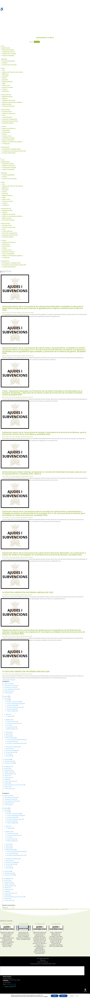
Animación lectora (11, 721)
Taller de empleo (11, 711)
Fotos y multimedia (8, 140)
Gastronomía (6, 132)
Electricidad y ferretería (11, 685)
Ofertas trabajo (11, 709)
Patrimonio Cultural (8, 138)
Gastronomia (8, 777)
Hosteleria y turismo (10, 687)
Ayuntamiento (5, 48)
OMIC (4, 83)
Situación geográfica (8, 61)
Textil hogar (8, 693)
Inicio (2, 46)
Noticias (4, 98)
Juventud (5, 80)
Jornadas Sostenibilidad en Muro (15, 743)
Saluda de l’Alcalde (8, 50)
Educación (5, 76)
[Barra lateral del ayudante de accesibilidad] (1, 9)
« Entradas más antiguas (8, 680)
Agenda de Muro (7, 96)
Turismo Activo (7, 136)
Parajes (7, 779)
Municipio (4, 59)
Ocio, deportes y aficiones (11, 689)
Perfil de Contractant (8, 113)
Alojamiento (6, 130)
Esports (4, 78)
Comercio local (7, 683)
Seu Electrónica (7, 111)
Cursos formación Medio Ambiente (16, 739)
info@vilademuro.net (11, 984)
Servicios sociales (7, 87)
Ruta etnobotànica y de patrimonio (14, 785)
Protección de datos (8, 106)
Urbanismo (5, 91)
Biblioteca (5, 74)
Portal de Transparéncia (9, 119)
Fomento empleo (11, 705)
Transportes (6, 143)
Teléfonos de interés (8, 100)
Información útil (6, 94)
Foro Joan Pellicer (11, 741)
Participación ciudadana (12, 747)
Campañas (9, 716)
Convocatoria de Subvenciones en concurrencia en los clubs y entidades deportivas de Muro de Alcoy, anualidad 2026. (23, 935)
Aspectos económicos (9, 128)
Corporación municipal (9, 53)
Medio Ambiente (7, 81)
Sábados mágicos (11, 729)
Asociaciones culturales (9, 65)
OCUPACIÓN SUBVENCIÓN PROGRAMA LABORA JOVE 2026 (27, 592)
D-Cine (8, 725)
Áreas (3, 68)
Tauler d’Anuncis (7, 117)
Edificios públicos (9, 774)
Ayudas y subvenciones (23, 312)
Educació (8, 732)
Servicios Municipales (11, 750)
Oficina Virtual (5, 109)
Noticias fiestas (9, 761)
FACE (3, 115)
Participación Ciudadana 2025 (11, 149)
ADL (3, 70)
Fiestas (4, 134)
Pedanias (7, 783)
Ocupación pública (8, 123)
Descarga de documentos (10, 121)
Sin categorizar (7, 766)
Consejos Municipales (9, 153)
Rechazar (63, 995)
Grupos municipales (8, 55)
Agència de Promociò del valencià (12, 72)
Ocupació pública (9, 763)
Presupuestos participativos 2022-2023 (14, 151)
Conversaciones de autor (13, 723)
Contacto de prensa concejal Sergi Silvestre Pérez (43, 964)
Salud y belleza (8, 691)
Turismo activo (8, 788)
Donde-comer (8, 772)
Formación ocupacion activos (14, 707)
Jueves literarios (11, 727)
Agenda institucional (8, 52)
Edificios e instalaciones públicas (12, 102)
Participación (5, 147)
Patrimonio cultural (10, 781)
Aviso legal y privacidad (43, 958)
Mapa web (43, 960)
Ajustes (72, 995)
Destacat (7, 759)
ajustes (46, 996)
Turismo (4, 89)
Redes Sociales (6, 104)
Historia (4, 63)
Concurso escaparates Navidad (15, 703)
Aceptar (54, 995)
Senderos (7, 786)
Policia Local (6, 85)
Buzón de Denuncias (42, 962)
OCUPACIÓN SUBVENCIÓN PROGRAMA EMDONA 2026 (26, 671)
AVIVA (7, 714)
